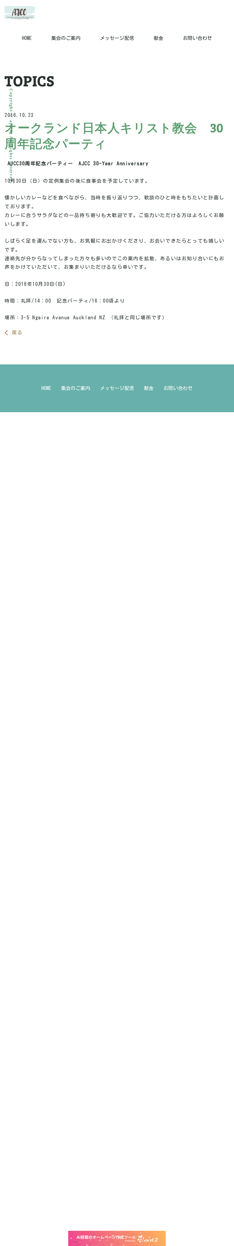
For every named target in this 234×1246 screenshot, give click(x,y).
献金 (158, 38)
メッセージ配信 (117, 38)
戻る (17, 332)
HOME (27, 38)
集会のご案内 (65, 38)
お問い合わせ (197, 38)
